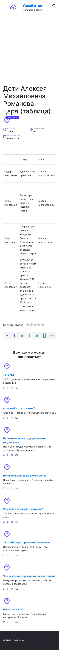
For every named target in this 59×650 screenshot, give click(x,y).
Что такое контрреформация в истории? (29, 575)
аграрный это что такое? (19, 408)
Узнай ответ (33, 5)
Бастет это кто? (13, 609)
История (12, 117)
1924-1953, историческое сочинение (27, 542)
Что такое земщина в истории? (23, 509)
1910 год (8, 374)
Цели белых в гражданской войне (24, 475)
